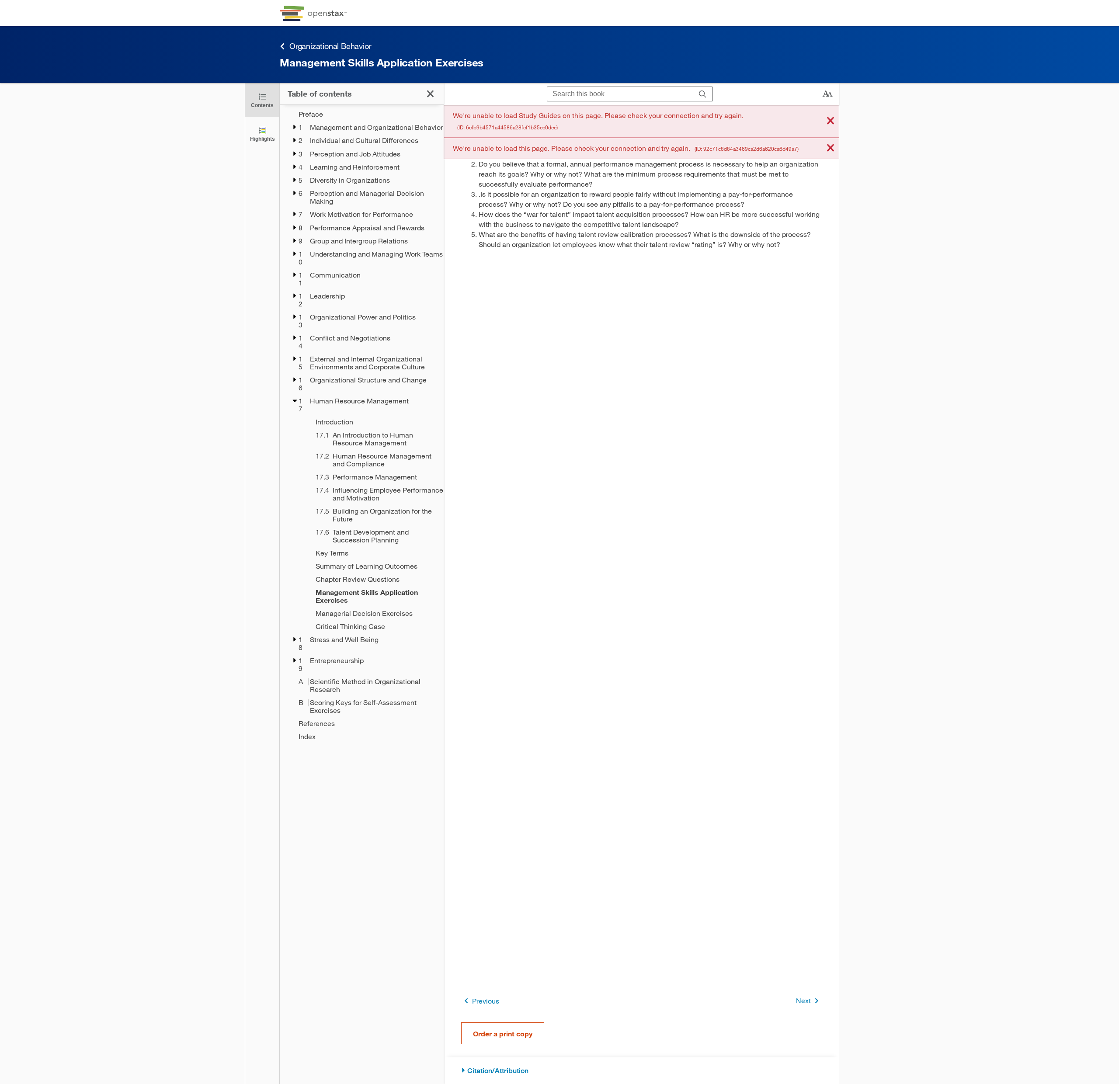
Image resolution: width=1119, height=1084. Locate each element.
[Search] (702, 94)
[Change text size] (827, 94)
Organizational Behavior (330, 46)
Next (803, 1000)
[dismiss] (830, 121)
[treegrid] (362, 425)
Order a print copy (502, 1033)
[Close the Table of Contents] (430, 93)
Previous (485, 1001)
